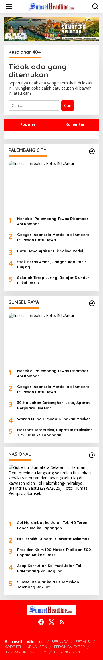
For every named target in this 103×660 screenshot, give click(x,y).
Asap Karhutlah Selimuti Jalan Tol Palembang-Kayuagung (49, 568)
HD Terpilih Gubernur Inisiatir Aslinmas (53, 538)
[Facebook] (41, 622)
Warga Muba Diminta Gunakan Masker (53, 419)
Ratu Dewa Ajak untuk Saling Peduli (50, 251)
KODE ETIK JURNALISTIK (25, 646)
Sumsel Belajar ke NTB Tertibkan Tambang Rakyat (48, 584)
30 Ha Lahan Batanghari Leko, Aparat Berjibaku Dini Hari (53, 405)
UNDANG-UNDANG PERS (25, 651)
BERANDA (59, 641)
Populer (27, 124)
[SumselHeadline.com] (52, 6)
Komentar (75, 124)
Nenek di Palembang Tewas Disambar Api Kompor (52, 221)
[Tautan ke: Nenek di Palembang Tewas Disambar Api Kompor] (51, 186)
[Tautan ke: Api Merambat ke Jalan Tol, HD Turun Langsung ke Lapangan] (51, 490)
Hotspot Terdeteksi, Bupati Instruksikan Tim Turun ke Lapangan (55, 432)
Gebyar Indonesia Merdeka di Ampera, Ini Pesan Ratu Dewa (54, 237)
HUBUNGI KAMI (67, 651)
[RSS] (62, 622)
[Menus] (8, 6)
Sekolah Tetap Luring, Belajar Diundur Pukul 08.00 (53, 280)
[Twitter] (51, 622)
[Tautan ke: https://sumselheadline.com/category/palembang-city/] (91, 151)
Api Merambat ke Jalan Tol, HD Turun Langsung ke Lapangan (52, 525)
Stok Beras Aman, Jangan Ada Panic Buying (52, 264)
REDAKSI (83, 641)
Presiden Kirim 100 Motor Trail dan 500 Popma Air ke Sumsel (54, 552)
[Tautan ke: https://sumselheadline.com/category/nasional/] (91, 455)
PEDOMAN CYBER (69, 646)
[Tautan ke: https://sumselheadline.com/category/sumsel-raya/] (91, 303)
